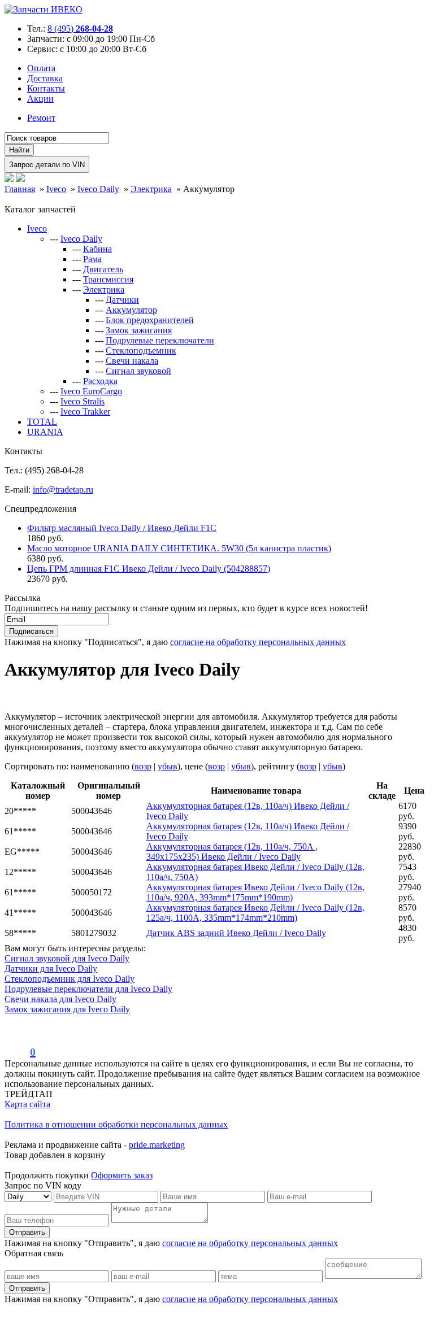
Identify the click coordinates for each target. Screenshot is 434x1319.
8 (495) (80, 28)
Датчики (122, 299)
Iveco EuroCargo (91, 391)
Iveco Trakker (85, 411)
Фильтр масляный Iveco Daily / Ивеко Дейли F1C (121, 528)
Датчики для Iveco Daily (51, 968)
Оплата (41, 68)
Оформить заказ (122, 1175)
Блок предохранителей (150, 320)
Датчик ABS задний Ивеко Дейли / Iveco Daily (236, 933)
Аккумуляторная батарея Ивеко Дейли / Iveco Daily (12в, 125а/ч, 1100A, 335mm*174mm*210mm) (255, 912)
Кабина (97, 249)
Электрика (103, 289)
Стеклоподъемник (141, 350)
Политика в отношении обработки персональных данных (116, 1124)
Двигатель (103, 269)
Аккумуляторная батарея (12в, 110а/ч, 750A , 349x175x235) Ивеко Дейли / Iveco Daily (232, 851)
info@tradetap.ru (63, 489)
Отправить (27, 1232)
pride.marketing (157, 1145)
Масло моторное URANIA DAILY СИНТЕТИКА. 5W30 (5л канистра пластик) (179, 548)
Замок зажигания (139, 330)
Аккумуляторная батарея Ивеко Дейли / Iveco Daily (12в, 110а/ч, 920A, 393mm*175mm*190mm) (255, 892)
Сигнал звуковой (138, 371)
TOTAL (42, 421)
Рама (92, 259)
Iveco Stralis (82, 401)
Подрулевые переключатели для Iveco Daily (88, 989)
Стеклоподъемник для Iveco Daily (69, 978)
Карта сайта (27, 1104)
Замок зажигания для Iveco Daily (67, 1009)
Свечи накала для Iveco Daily (60, 999)
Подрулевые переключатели (160, 340)
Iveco (37, 228)
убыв (167, 766)
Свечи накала (132, 360)
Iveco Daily (81, 238)
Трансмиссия (108, 279)
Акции (40, 98)
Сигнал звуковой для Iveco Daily (67, 958)
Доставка (45, 78)
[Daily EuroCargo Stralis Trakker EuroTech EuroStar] (29, 1196)
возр (142, 766)
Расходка (100, 381)
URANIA (45, 432)
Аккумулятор (131, 310)
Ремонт (41, 118)
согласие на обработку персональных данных (258, 642)
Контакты (46, 88)
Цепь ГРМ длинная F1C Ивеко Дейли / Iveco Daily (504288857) (148, 568)
